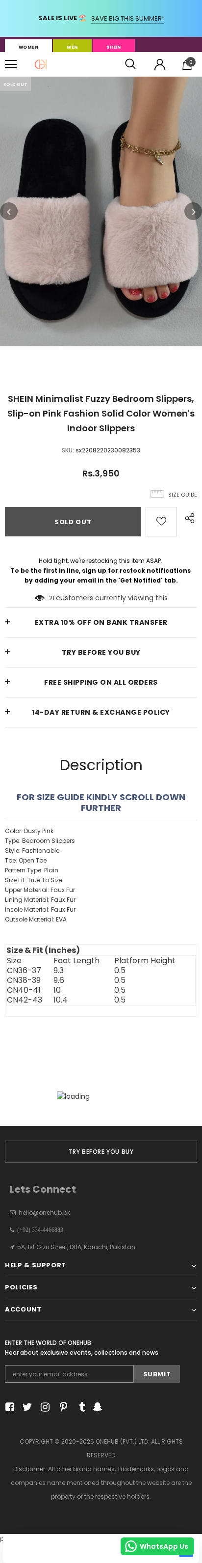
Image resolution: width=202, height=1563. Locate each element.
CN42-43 (24, 1000)
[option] (101, 211)
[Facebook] (8, 1407)
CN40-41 (24, 990)
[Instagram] (43, 1407)
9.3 (58, 971)
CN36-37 (24, 971)
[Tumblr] (79, 1407)
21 (51, 598)
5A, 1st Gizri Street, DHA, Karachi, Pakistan (76, 1247)
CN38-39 (24, 980)
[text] (101, 875)
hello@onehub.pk (44, 1212)
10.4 (60, 1000)
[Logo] (40, 64)
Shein (113, 47)
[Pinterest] (61, 1407)
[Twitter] (26, 1407)
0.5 (120, 971)
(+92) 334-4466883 (38, 1230)
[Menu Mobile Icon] (11, 64)
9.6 (58, 980)
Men (72, 47)
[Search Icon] (130, 64)
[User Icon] (159, 64)
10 (57, 990)
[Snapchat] (96, 1407)
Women (28, 47)
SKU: (68, 450)
